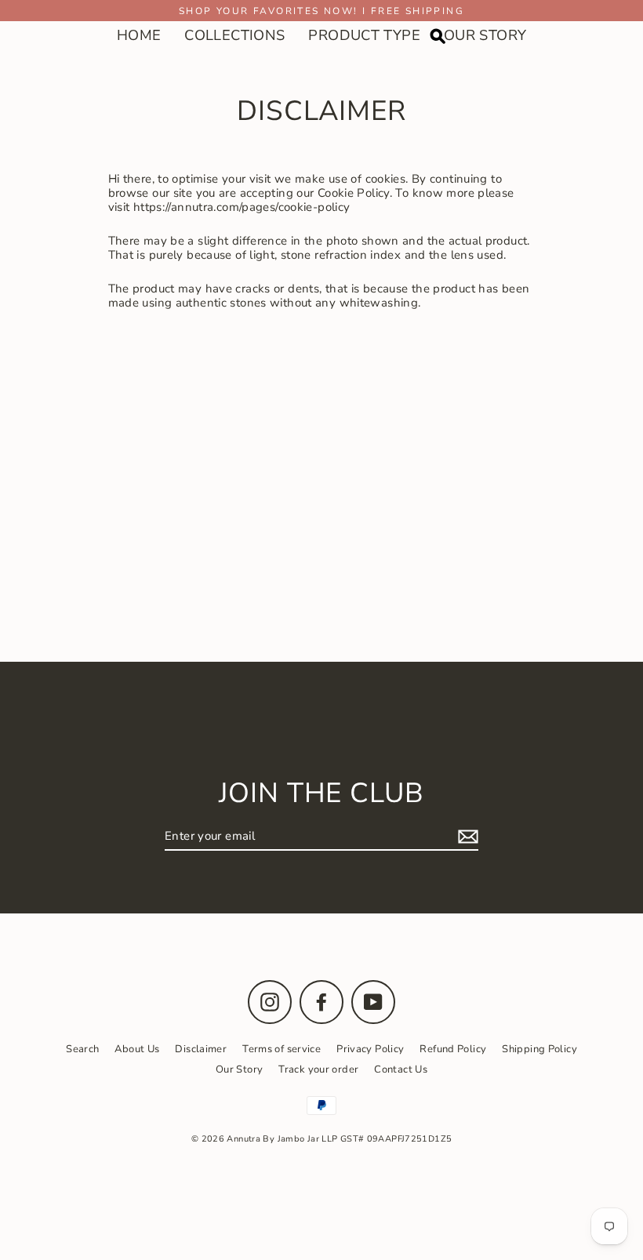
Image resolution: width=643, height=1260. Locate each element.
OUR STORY (485, 35)
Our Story (239, 1069)
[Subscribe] (465, 836)
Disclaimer (201, 1049)
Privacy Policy (370, 1049)
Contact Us (400, 1069)
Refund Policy (453, 1049)
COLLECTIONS (234, 35)
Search (82, 1049)
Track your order (318, 1069)
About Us (136, 1049)
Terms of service (281, 1049)
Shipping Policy (539, 1049)
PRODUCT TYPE (364, 35)
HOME (139, 35)
